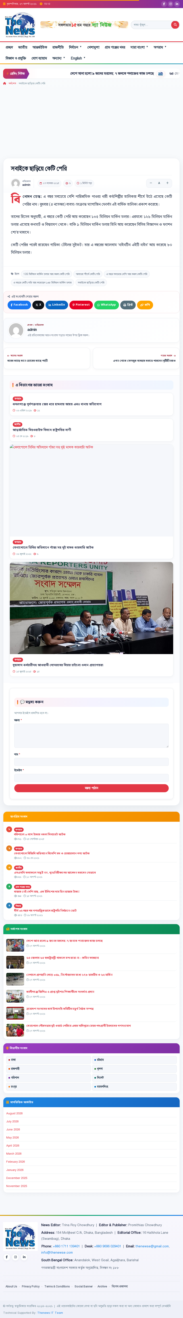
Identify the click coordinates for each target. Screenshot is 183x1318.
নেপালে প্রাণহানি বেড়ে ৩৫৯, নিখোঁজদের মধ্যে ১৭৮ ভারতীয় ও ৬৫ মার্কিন (69, 974)
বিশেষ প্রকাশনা (120, 1286)
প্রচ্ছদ (9, 47)
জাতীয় (22, 47)
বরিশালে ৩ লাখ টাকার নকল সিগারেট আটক (40, 834)
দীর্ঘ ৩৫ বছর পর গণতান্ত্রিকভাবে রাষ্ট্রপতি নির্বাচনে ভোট (45, 910)
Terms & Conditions (57, 1286)
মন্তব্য (18, 720)
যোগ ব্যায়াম (39, 58)
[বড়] (167, 183)
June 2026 (13, 1129)
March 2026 (13, 1153)
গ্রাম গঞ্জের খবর (115, 47)
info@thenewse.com (57, 1252)
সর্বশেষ (12, 83)
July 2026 (12, 1121)
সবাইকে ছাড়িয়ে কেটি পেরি (91, 282)
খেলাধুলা (93, 47)
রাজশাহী (15, 1069)
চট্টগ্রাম (100, 1060)
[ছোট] (151, 183)
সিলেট (100, 1077)
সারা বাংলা (139, 47)
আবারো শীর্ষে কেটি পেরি (88, 274)
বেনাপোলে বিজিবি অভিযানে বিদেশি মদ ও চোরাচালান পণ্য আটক (52, 853)
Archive (102, 1286)
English (78, 58)
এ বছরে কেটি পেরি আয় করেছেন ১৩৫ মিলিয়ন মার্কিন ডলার (42, 282)
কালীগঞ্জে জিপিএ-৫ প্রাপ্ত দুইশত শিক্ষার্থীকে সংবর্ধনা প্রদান (60, 991)
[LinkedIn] (177, 4)
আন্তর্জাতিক (40, 47)
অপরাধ (160, 47)
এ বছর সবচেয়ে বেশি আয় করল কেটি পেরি (126, 274)
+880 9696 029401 (107, 1246)
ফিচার (18, 905)
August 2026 (14, 1113)
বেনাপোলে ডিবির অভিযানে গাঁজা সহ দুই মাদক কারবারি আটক (53, 547)
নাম (17, 754)
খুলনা (100, 1069)
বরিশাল (15, 1077)
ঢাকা (13, 1060)
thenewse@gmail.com (152, 1246)
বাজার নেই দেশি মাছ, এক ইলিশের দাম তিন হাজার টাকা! (46, 891)
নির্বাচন (75, 47)
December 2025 (16, 1178)
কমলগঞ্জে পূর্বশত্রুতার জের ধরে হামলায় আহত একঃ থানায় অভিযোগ (57, 404)
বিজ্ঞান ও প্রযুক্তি (16, 58)
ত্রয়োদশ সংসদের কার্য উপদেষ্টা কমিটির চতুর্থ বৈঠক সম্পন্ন (60, 1008)
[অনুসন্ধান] (175, 25)
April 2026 (12, 1145)
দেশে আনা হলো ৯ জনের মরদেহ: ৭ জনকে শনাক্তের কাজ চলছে (88, 73)
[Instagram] (170, 4)
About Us (11, 1286)
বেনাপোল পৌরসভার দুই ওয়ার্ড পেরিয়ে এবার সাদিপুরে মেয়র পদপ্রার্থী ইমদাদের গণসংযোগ (78, 1025)
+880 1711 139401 (66, 1246)
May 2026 (12, 1137)
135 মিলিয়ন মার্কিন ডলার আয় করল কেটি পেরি (46, 274)
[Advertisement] (91, 119)
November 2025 (16, 1186)
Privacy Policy (31, 1286)
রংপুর (14, 1086)
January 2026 (14, 1170)
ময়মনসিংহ (102, 1086)
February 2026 (15, 1162)
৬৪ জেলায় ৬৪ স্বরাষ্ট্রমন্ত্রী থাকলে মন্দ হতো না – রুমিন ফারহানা (62, 957)
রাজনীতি (58, 47)
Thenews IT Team (50, 1313)
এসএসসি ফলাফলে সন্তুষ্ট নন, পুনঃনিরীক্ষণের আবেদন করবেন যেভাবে (55, 872)
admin (26, 185)
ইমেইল (19, 770)
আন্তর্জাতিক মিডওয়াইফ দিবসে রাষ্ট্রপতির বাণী (42, 430)
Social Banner (84, 1286)
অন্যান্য (58, 58)
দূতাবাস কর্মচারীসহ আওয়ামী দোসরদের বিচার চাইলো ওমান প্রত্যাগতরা (58, 665)
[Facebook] (164, 4)
